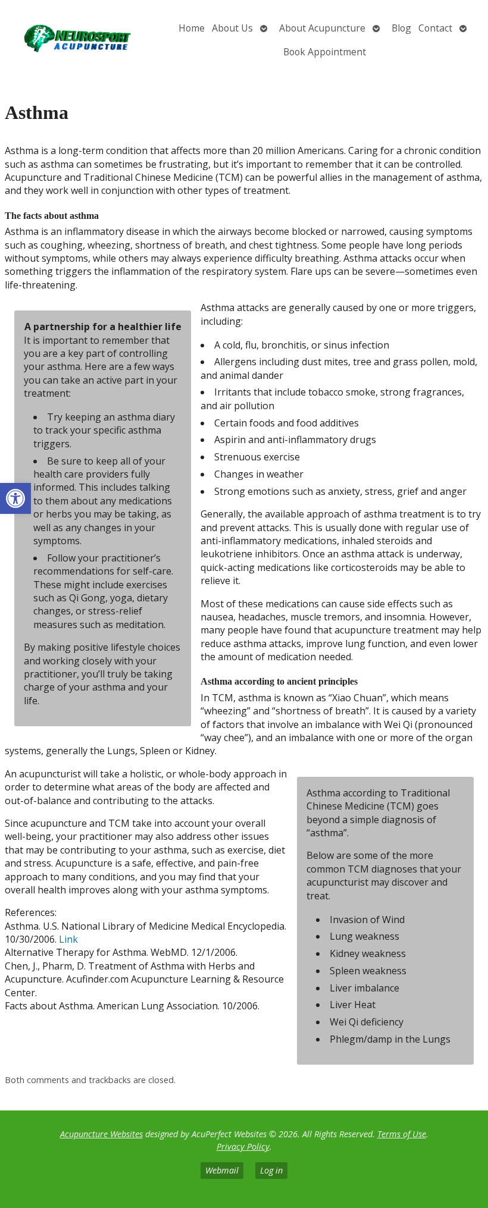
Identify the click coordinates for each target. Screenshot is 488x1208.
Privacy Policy (243, 1146)
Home (192, 27)
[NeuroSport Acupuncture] (81, 40)
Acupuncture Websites (101, 1134)
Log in (271, 1170)
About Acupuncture (322, 27)
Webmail (222, 1170)
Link (68, 939)
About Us (232, 27)
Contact (435, 27)
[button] (15, 498)
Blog (401, 27)
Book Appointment (324, 51)
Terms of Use (401, 1134)
